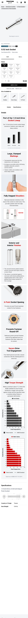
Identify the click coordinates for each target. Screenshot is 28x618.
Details (9, 107)
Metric (20, 57)
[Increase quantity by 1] (9, 81)
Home (2, 6)
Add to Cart (14, 85)
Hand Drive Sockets (10, 6)
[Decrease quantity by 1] (2, 81)
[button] (14, 23)
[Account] (21, 2)
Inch (7, 56)
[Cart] (25, 2)
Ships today (15, 52)
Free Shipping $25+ (6, 52)
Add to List (18, 88)
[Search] (17, 2)
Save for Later (10, 88)
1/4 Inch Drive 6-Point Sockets (8, 8)
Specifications (17, 107)
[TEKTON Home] (10, 2)
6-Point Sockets (21, 6)
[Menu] (2, 2)
